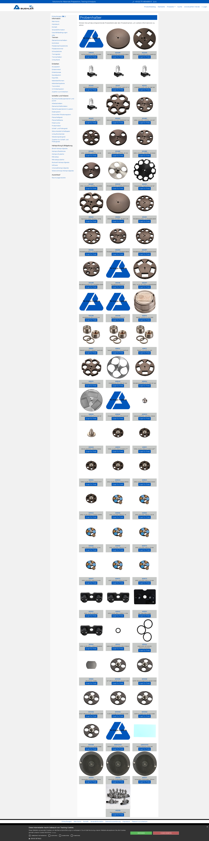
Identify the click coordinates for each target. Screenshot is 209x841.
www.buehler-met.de (192, 7)
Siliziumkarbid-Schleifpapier (61, 131)
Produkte (170, 7)
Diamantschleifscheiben (59, 106)
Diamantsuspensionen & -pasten (62, 109)
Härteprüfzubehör (58, 154)
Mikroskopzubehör (58, 159)
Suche (179, 7)
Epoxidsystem (56, 75)
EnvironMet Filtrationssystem (61, 114)
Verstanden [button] (141, 833)
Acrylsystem (56, 67)
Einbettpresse (56, 72)
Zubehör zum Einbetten (60, 92)
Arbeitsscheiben (57, 103)
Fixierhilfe (55, 78)
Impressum (55, 24)
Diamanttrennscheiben (59, 40)
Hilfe (53, 35)
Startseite (161, 7)
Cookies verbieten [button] (166, 833)
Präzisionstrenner (57, 48)
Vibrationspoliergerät (58, 137)
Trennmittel (56, 86)
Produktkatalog (150, 7)
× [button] (207, 827)
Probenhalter (56, 126)
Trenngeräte (56, 54)
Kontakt (54, 27)
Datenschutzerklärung (113, 821)
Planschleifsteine (57, 120)
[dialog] (104, 833)
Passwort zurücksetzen (139, 821)
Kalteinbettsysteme (58, 83)
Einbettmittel (56, 69)
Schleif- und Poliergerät (60, 128)
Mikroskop (55, 157)
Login (205, 7)
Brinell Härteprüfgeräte (60, 148)
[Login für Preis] (91, 57)
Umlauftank (56, 60)
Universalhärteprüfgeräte (60, 168)
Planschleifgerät (57, 117)
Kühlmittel (55, 43)
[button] (78, 838)
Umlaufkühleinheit (58, 134)
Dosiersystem (56, 112)
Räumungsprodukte (59, 178)
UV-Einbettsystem (58, 89)
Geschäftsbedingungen (59, 32)
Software (55, 165)
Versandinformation (58, 30)
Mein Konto (55, 21)
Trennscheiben (57, 57)
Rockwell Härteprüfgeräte (60, 162)
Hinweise (54, 832)
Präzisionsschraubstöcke (60, 46)
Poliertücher (56, 123)
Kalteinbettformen (58, 80)
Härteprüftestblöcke (59, 151)
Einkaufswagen (59, 16)
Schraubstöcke (57, 51)
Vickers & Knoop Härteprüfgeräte (63, 171)
